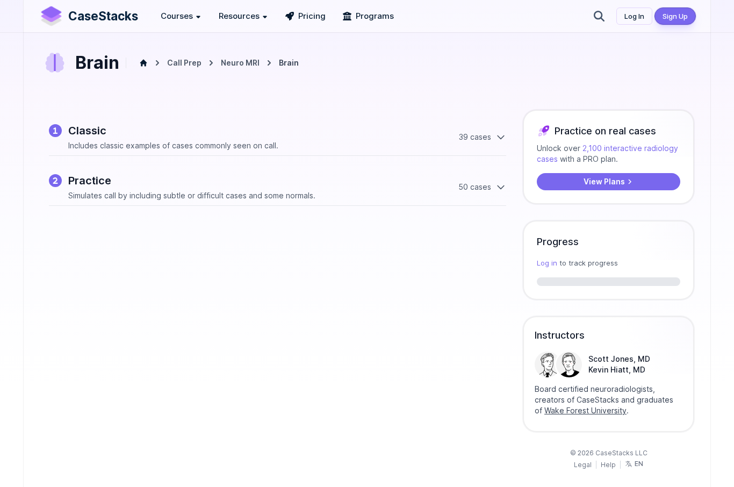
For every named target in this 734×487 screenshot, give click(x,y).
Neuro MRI (240, 62)
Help (608, 465)
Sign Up (675, 16)
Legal (583, 465)
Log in (547, 263)
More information (650, 420)
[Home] (143, 63)
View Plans (604, 181)
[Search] (599, 16)
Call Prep (184, 62)
